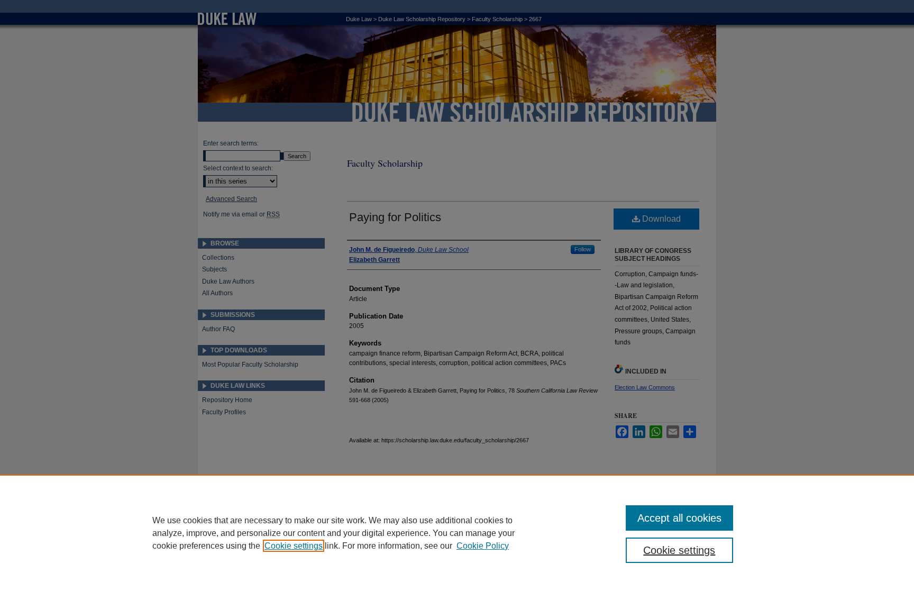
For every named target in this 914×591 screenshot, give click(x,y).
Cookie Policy (482, 545)
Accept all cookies (679, 518)
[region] (457, 533)
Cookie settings (293, 545)
